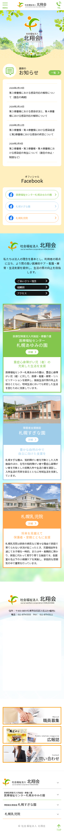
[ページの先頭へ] (59, 828)
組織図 (20, 287)
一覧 (53, 72)
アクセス (22, 293)
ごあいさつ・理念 (26, 281)
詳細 (30, 352)
